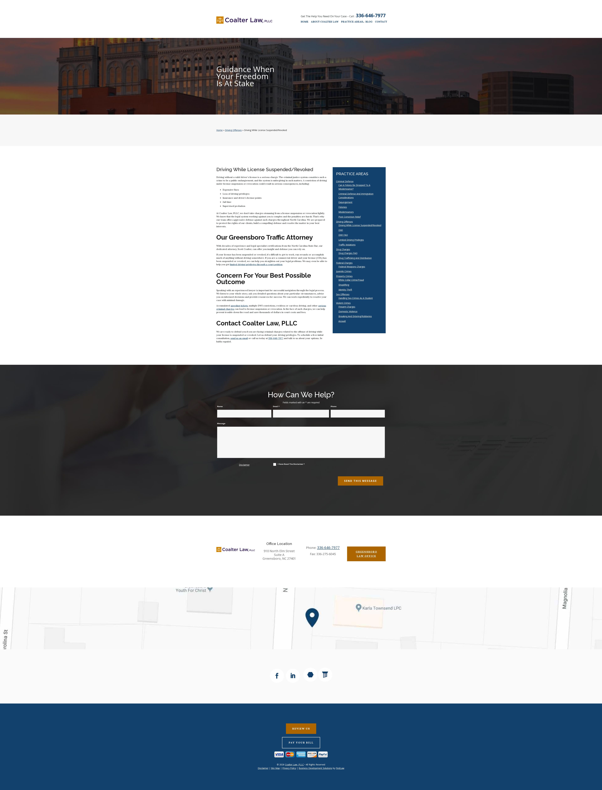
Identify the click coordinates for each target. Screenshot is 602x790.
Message (221, 423)
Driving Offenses (344, 221)
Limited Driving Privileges (351, 239)
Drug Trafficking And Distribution (355, 257)
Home (304, 21)
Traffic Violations (347, 244)
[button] (599, 767)
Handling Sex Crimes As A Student (355, 298)
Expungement (345, 202)
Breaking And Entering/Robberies (355, 316)
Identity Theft (345, 289)
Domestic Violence (347, 311)
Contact (381, 21)
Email (276, 406)
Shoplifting (343, 284)
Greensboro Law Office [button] (366, 553)
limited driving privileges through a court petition (256, 264)
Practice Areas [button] (352, 21)
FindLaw (340, 768)
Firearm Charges (346, 306)
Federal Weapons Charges (351, 266)
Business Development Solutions (315, 768)
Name (220, 406)
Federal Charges (344, 262)
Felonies (342, 207)
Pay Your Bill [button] (301, 742)
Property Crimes (344, 276)
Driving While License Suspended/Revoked (359, 225)
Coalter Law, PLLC (294, 764)
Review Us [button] (301, 728)
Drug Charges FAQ (347, 253)
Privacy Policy (289, 768)
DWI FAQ (343, 234)
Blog (368, 21)
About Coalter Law (324, 21)
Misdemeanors (346, 211)
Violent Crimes (343, 302)
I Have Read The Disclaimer (291, 464)
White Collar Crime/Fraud (351, 279)
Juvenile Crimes (343, 271)
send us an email (239, 338)
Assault (342, 321)
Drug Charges (343, 249)
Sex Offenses (342, 294)
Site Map (275, 768)
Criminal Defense (345, 181)
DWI (340, 230)
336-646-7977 (371, 15)
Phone (333, 406)
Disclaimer (244, 464)
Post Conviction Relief (349, 216)
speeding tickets (239, 305)
